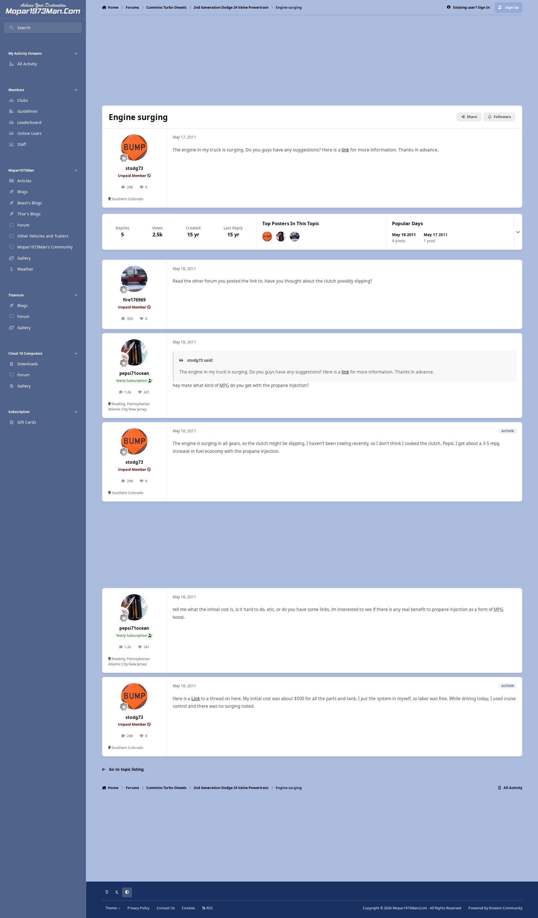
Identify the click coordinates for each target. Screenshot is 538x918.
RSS (209, 908)
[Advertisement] (312, 60)
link (345, 150)
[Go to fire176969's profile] (295, 236)
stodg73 (134, 168)
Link (195, 699)
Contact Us (166, 908)
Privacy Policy (138, 908)
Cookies (188, 908)
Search (23, 27)
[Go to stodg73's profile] (134, 147)
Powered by (495, 908)
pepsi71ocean (134, 373)
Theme (111, 908)
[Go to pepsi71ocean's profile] (281, 236)
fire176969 (134, 300)
